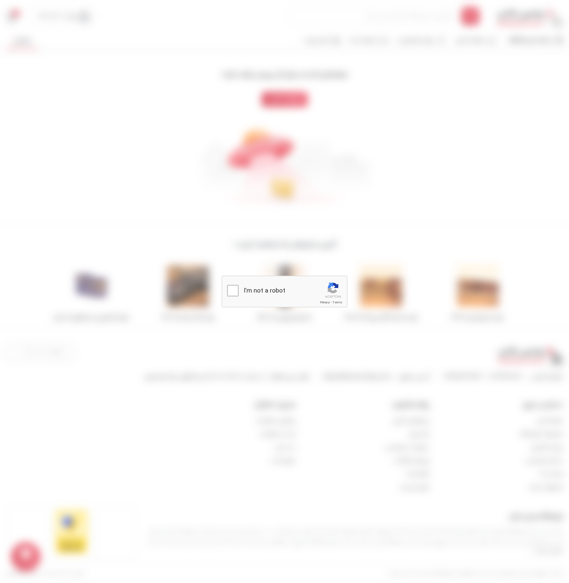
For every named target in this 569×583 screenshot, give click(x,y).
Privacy (325, 302)
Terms (337, 302)
